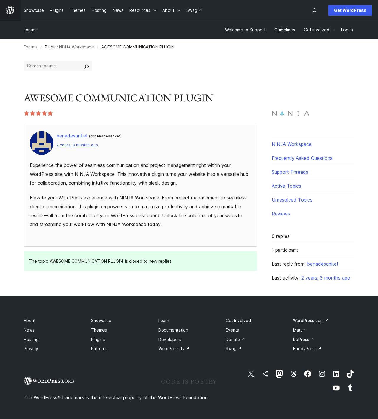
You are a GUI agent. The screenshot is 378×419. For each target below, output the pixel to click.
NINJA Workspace (76, 46)
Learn (163, 320)
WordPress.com (311, 320)
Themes (99, 329)
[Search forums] (86, 66)
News (29, 329)
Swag (234, 348)
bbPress (303, 339)
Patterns (99, 348)
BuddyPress (307, 348)
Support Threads (290, 172)
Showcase (101, 320)
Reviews (281, 214)
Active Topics (286, 186)
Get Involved (238, 320)
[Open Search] (314, 10)
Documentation (173, 329)
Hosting (31, 339)
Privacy (31, 348)
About (29, 320)
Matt (300, 329)
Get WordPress (350, 10)
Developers (169, 339)
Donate (235, 339)
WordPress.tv (174, 348)
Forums (31, 29)
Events (232, 329)
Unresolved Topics (292, 200)
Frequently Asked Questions (302, 158)
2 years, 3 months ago (77, 145)
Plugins (98, 339)
